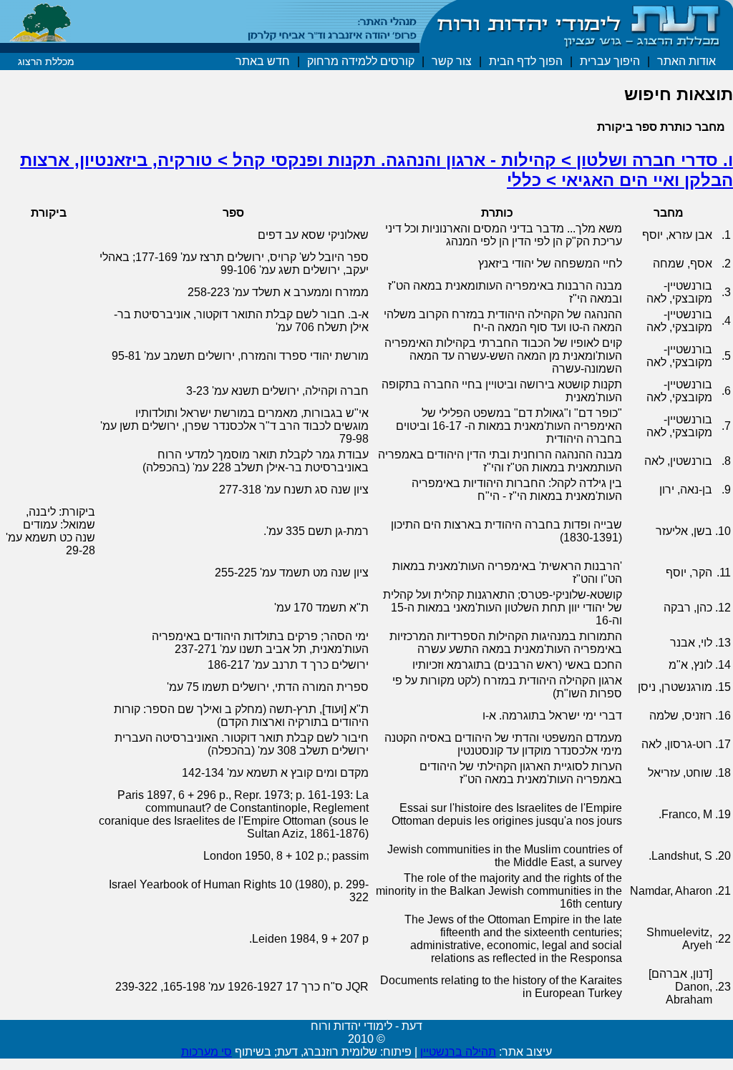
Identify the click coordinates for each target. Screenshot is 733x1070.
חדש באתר (263, 61)
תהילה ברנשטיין (458, 1052)
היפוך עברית (610, 61)
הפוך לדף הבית (526, 61)
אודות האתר (686, 61)
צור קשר (452, 61)
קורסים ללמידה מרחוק (360, 61)
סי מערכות (206, 1052)
